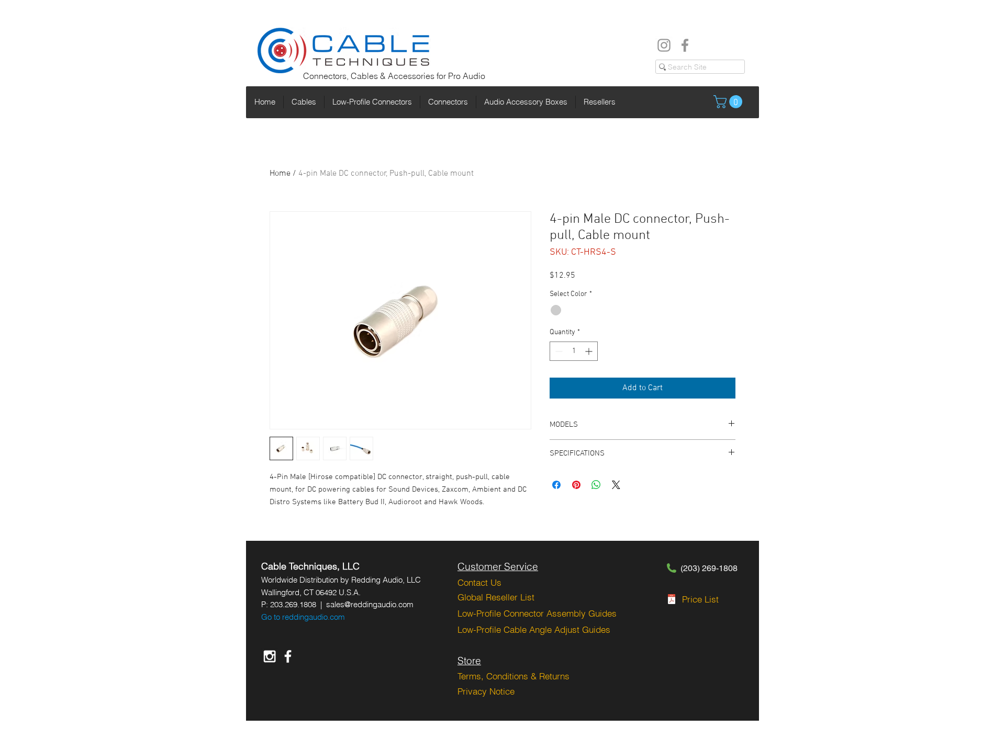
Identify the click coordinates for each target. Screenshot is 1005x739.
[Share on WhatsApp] (596, 485)
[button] (729, 101)
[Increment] (589, 351)
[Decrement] (557, 351)
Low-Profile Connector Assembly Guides (537, 613)
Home (280, 173)
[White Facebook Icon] (288, 656)
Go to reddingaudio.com (303, 617)
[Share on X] (616, 485)
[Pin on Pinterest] (576, 485)
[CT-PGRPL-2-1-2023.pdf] (671, 600)
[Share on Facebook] (556, 485)
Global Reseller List (495, 597)
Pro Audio (466, 76)
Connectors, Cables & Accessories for (375, 76)
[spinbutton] (573, 351)
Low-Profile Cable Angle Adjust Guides (533, 629)
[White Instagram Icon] (269, 656)
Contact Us (479, 582)
